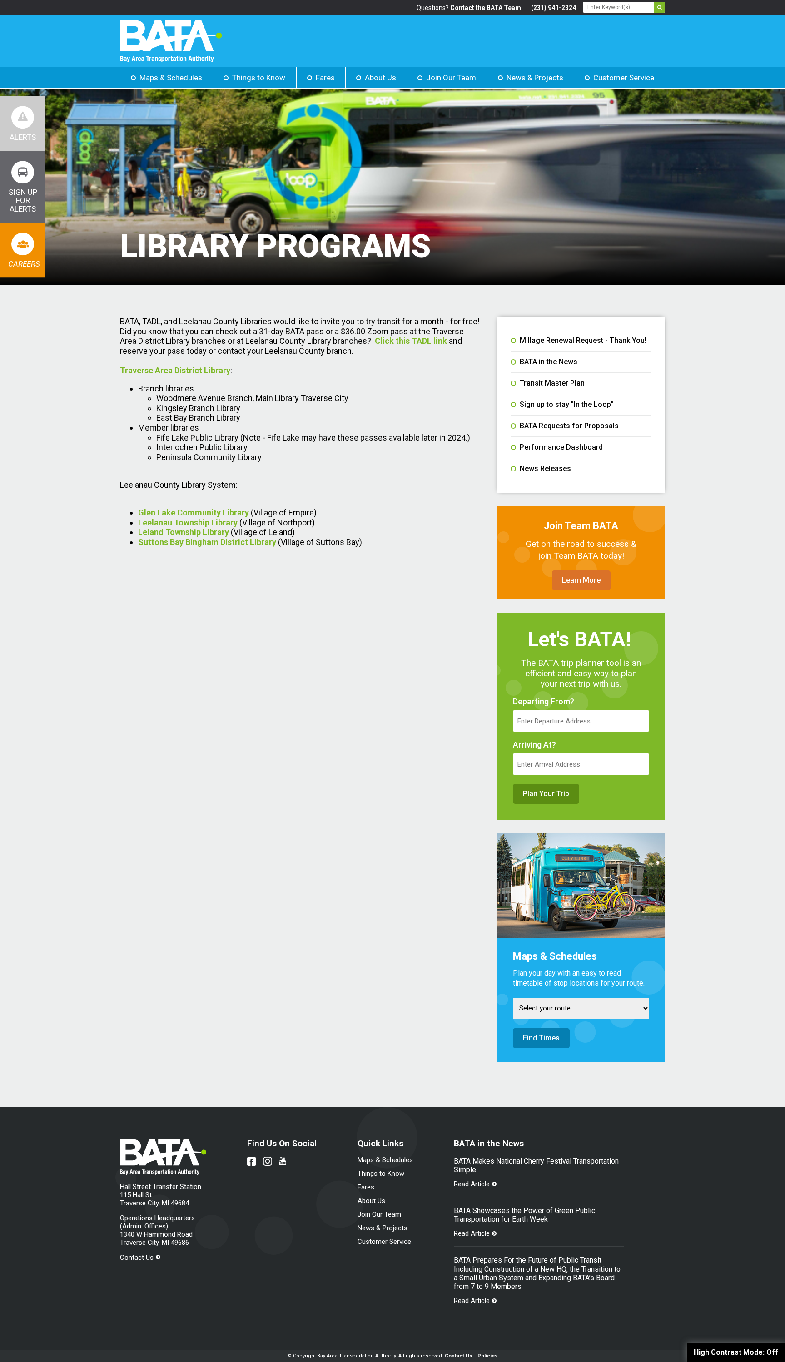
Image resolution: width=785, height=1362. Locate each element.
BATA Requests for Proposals (569, 426)
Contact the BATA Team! (486, 7)
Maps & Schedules (170, 77)
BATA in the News (548, 362)
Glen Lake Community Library (193, 512)
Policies (487, 1356)
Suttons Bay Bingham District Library (207, 542)
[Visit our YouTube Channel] (282, 1161)
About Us (380, 77)
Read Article (472, 1184)
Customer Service (623, 77)
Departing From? (543, 702)
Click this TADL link (411, 341)
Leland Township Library (183, 532)
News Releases (545, 468)
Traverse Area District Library (175, 370)
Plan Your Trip (546, 793)
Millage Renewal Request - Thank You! (583, 340)
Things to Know (258, 77)
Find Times (541, 1038)
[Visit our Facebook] (251, 1161)
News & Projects (535, 77)
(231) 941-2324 (553, 7)
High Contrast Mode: (736, 1352)
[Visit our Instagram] (267, 1161)
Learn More (581, 580)
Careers (24, 263)
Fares (325, 77)
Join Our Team (451, 77)
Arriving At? (534, 745)
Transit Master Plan (552, 383)
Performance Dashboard (561, 447)
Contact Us (137, 1257)
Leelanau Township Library (188, 522)
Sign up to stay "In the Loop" (567, 404)
